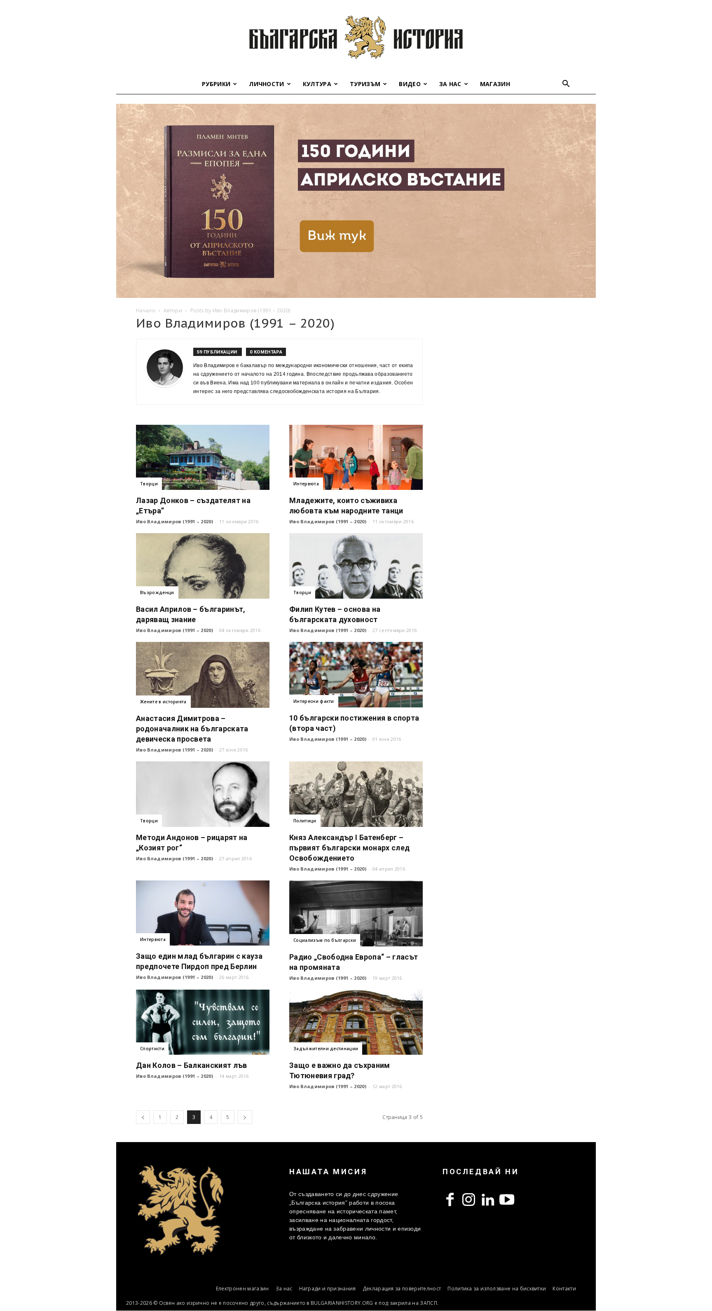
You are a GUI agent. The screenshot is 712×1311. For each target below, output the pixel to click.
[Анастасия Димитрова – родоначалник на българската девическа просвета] (202, 675)
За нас (450, 84)
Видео (410, 84)
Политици (304, 821)
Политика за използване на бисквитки (496, 1288)
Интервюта (306, 484)
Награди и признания (327, 1288)
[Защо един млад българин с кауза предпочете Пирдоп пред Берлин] (202, 913)
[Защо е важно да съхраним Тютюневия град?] (356, 1022)
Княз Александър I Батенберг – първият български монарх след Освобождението (349, 847)
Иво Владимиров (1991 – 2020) (174, 521)
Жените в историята (163, 702)
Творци (149, 484)
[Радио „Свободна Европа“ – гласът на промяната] (356, 913)
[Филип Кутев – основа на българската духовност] (356, 566)
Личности (266, 84)
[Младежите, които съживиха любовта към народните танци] (356, 457)
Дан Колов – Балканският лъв (191, 1065)
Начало (145, 310)
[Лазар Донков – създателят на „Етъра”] (202, 457)
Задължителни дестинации (325, 1048)
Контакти (564, 1288)
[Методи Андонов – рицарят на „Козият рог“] (202, 794)
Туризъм (365, 84)
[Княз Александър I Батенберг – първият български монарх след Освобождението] (356, 794)
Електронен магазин (242, 1288)
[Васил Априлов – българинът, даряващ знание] (202, 566)
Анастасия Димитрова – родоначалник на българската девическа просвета (192, 728)
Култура (317, 84)
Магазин (495, 84)
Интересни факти (313, 701)
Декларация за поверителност (402, 1288)
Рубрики (216, 84)
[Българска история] (356, 37)
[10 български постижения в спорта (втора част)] (356, 674)
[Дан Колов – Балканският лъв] (202, 1022)
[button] (566, 85)
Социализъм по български (324, 940)
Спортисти (152, 1048)
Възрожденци (157, 592)
